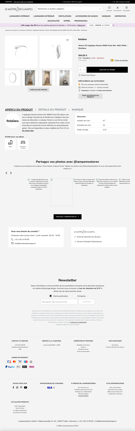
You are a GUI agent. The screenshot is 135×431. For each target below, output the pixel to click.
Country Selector (83, 396)
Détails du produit (52, 109)
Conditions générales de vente (83, 389)
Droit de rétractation (83, 351)
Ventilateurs (64, 16)
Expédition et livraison (83, 345)
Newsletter (115, 345)
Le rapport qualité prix (20, 410)
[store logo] (18, 8)
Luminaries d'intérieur (25, 30)
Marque (77, 109)
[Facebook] (13, 387)
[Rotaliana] (89, 39)
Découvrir (81, 25)
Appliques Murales (38, 30)
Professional (81, 21)
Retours (83, 347)
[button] (12, 77)
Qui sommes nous (83, 387)
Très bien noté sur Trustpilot (23, 2)
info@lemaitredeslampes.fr (25, 243)
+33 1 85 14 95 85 (21, 239)
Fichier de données (121, 60)
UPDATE (99, 25)
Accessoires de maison (20, 412)
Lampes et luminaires (11, 30)
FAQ (20, 349)
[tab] (20, 109)
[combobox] (70, 8)
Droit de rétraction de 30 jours (115, 347)
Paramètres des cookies (115, 389)
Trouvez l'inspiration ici (66, 217)
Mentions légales (83, 394)
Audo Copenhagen (19, 406)
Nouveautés (53, 21)
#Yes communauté (115, 387)
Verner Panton (20, 408)
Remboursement (83, 349)
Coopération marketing (115, 394)
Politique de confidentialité (78, 322)
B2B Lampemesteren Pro (115, 391)
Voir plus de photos (38, 90)
